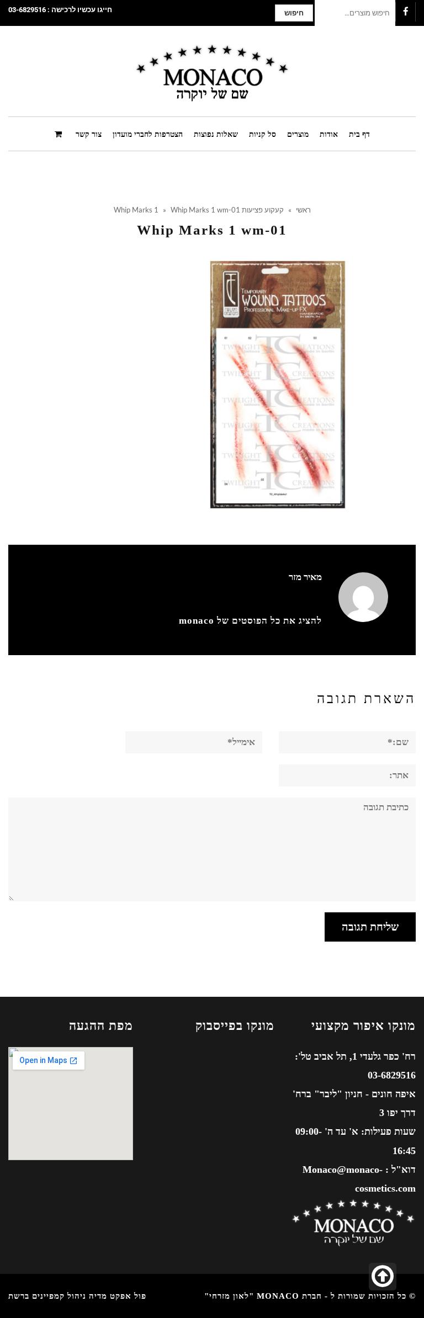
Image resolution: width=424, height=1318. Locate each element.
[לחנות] (59, 133)
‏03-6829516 (27, 10)
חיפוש (294, 13)
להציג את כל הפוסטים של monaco (250, 620)
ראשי (303, 209)
